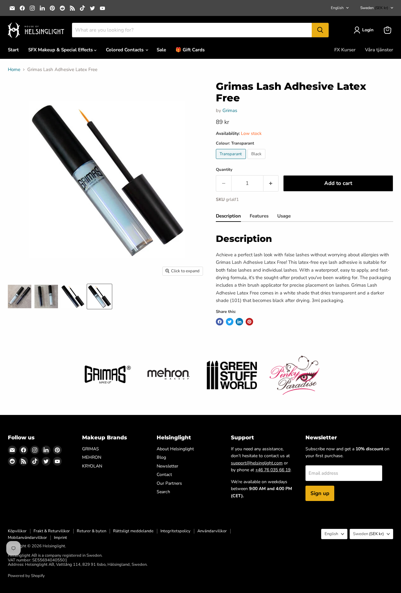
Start (13, 50)
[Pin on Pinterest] (249, 321)
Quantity (224, 169)
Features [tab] (259, 216)
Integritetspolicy (175, 531)
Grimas (229, 110)
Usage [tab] (284, 216)
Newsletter (167, 466)
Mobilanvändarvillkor (27, 537)
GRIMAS (90, 449)
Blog (161, 457)
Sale (161, 50)
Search (163, 492)
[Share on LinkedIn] (239, 321)
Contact (164, 475)
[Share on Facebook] (219, 321)
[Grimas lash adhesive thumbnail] (72, 296)
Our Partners (169, 483)
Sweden (374, 7)
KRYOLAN (92, 466)
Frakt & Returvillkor (52, 531)
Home (14, 69)
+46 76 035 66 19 (272, 470)
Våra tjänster (379, 50)
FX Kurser (345, 50)
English (337, 7)
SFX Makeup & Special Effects (61, 50)
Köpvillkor (17, 531)
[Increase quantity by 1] (271, 183)
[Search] (320, 30)
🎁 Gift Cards (190, 50)
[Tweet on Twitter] (229, 321)
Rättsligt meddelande (133, 531)
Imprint (60, 537)
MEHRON (91, 457)
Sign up (319, 493)
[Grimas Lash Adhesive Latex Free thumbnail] (19, 296)
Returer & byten (91, 531)
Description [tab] (228, 216)
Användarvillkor (212, 531)
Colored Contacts (125, 50)
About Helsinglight (175, 449)
